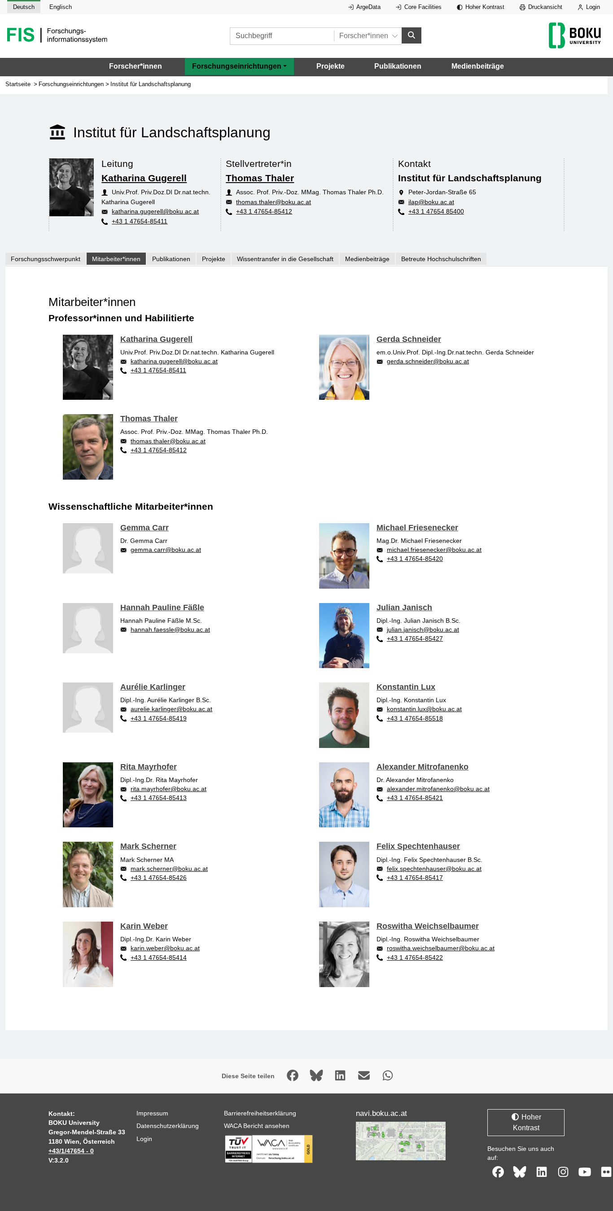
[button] (239, 66)
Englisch (60, 7)
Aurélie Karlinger (152, 686)
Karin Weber (144, 926)
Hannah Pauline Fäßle (162, 607)
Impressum (152, 1113)
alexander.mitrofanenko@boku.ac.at (438, 788)
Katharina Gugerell (144, 178)
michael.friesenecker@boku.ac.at (434, 549)
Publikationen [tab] (171, 258)
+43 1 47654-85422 (415, 957)
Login (592, 7)
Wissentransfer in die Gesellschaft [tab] (285, 258)
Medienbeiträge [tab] (367, 258)
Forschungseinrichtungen (71, 84)
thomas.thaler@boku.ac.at (273, 201)
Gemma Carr (144, 527)
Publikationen (397, 66)
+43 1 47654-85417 (415, 877)
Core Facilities (422, 7)
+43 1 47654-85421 (415, 797)
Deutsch (24, 7)
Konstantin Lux (406, 686)
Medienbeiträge (477, 66)
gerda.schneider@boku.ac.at (428, 361)
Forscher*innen (135, 66)
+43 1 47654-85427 (415, 638)
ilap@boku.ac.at (431, 201)
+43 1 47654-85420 (415, 558)
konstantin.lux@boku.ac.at (424, 709)
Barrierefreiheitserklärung (260, 1113)
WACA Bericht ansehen (256, 1125)
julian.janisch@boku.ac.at (423, 629)
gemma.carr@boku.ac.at (166, 549)
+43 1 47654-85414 (159, 957)
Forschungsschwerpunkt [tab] (45, 258)
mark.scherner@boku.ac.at (169, 868)
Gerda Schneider (409, 339)
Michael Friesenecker (417, 527)
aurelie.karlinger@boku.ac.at (171, 709)
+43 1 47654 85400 (436, 211)
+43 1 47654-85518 (415, 718)
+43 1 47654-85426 (159, 877)
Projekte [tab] (213, 258)
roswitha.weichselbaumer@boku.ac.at (441, 948)
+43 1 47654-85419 (159, 718)
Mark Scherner (148, 846)
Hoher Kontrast (484, 7)
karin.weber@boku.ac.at (165, 948)
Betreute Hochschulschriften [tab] (441, 258)
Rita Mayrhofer (148, 766)
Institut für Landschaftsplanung (150, 84)
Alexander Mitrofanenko (423, 766)
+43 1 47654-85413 (159, 797)
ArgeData (368, 7)
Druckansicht (544, 7)
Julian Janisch (404, 607)
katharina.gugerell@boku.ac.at (155, 211)
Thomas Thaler (260, 178)
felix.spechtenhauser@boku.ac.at (434, 868)
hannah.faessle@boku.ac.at (170, 629)
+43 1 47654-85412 (264, 211)
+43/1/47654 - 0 (71, 1150)
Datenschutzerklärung (167, 1125)
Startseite (18, 84)
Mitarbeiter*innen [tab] (116, 258)
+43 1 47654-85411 (139, 221)
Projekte (330, 66)
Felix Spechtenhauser (418, 846)
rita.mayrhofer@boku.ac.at (168, 788)
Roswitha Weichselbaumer (428, 926)
